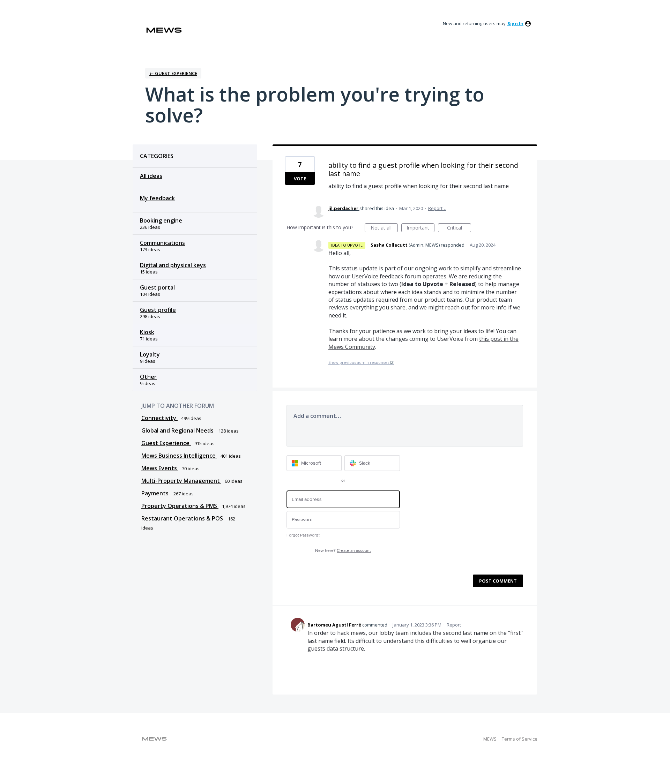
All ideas (151, 176)
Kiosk (147, 332)
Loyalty (150, 354)
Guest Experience (166, 443)
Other (148, 377)
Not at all (384, 228)
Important (420, 228)
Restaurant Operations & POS (182, 518)
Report (454, 625)
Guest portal (157, 287)
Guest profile (158, 310)
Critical (459, 228)
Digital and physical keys (173, 265)
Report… (437, 208)
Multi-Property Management (181, 481)
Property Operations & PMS (179, 506)
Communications (162, 243)
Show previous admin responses (361, 362)
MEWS (490, 739)
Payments (155, 493)
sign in (515, 23)
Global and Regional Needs (178, 430)
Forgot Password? (303, 535)
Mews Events (159, 468)
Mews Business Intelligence (179, 455)
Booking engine (161, 220)
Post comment (498, 581)
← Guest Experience (173, 73)
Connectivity (159, 418)
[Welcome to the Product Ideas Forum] (164, 30)
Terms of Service (519, 739)
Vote (300, 178)
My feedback (157, 198)
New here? (343, 550)
